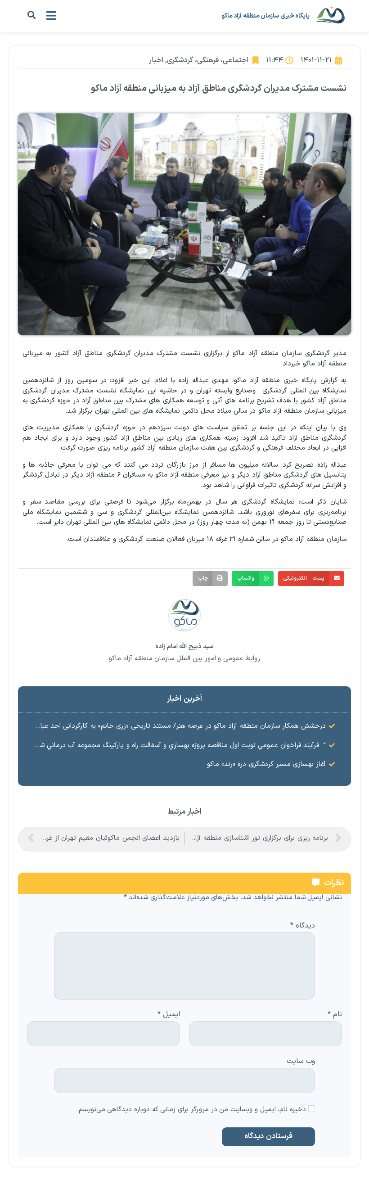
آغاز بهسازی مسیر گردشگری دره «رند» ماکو (266, 764)
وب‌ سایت (301, 1060)
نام (335, 1015)
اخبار (156, 60)
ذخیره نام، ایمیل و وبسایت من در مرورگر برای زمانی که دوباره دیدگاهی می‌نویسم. (191, 1110)
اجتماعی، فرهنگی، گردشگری (207, 60)
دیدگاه (302, 926)
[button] (31, 15)
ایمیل (169, 1015)
